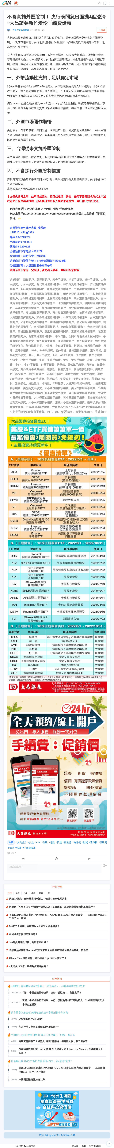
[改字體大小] (100, 3)
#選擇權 (93, 842)
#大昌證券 (21, 842)
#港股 (52, 842)
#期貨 (85, 842)
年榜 (33, 893)
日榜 (10, 893)
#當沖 (18, 848)
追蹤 (103, 30)
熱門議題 (57, 979)
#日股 (59, 842)
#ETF (37, 842)
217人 (13, 853)
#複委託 (67, 842)
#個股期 (103, 842)
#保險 (11, 848)
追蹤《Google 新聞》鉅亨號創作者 (57, 1135)
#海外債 (76, 842)
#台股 (31, 842)
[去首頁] (16, 3)
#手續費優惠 (29, 848)
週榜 (17, 893)
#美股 (45, 842)
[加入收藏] (105, 3)
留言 (41, 893)
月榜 (25, 893)
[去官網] (6, 3)
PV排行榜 (57, 886)
